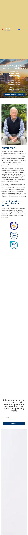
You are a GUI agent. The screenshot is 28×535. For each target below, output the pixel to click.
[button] (19, 29)
